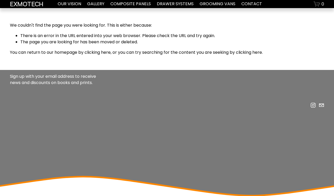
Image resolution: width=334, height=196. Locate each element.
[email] (321, 105)
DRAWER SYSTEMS (175, 4)
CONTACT (251, 4)
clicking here (98, 52)
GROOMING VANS (217, 4)
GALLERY (95, 4)
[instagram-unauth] (313, 105)
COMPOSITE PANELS (130, 4)
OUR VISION (69, 4)
